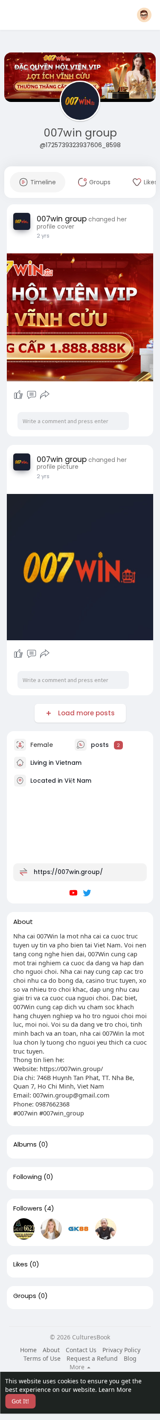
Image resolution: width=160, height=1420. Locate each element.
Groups (24, 1295)
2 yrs (43, 236)
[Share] (44, 395)
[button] (144, 15)
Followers (27, 1208)
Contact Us (81, 1350)
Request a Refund (92, 1358)
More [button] (78, 1367)
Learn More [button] (115, 1389)
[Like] (18, 395)
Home (28, 1350)
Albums (25, 1144)
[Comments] (31, 395)
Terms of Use (42, 1358)
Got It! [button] (20, 1401)
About (51, 1350)
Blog (130, 1358)
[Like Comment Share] (32, 395)
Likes (20, 1264)
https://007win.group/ (68, 872)
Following (27, 1176)
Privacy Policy (121, 1350)
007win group (80, 132)
